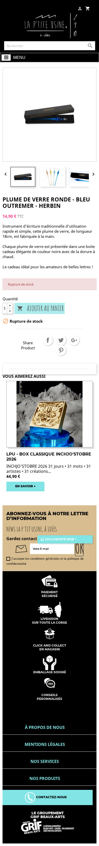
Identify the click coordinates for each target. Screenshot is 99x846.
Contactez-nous (51, 797)
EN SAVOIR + (25, 486)
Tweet (61, 340)
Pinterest (61, 350)
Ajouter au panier (40, 308)
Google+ (74, 340)
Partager (48, 340)
